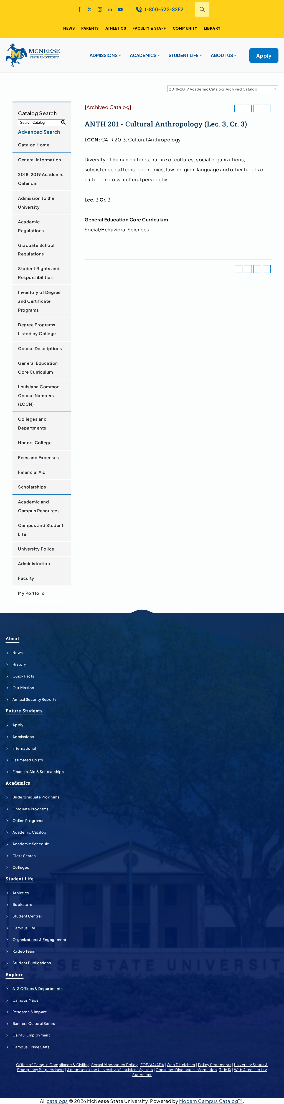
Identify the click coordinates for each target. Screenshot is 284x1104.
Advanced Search (39, 132)
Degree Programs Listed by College (37, 329)
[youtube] (120, 9)
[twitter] (89, 9)
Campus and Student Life (41, 530)
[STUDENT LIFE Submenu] (200, 53)
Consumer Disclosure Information (186, 1069)
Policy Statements (215, 1064)
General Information (39, 159)
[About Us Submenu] (234, 53)
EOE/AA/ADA (152, 1064)
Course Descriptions (40, 348)
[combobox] (222, 89)
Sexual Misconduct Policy (114, 1064)
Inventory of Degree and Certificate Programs (39, 300)
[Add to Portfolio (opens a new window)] (238, 108)
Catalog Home (33, 144)
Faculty (26, 578)
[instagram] (99, 9)
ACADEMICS (143, 55)
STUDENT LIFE (184, 55)
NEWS (69, 28)
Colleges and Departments (32, 423)
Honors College (35, 442)
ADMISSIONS (104, 55)
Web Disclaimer (181, 1064)
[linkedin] (110, 9)
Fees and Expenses (38, 457)
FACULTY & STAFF (149, 28)
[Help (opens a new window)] (266, 108)
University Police (36, 548)
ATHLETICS (115, 28)
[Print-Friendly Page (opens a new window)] (257, 108)
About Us (222, 55)
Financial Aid (32, 472)
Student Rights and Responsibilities (38, 273)
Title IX (225, 1069)
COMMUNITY (185, 28)
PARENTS (90, 28)
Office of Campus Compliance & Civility (52, 1064)
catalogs (57, 1101)
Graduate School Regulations (36, 249)
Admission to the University (36, 202)
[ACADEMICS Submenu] (158, 53)
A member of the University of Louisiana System (110, 1069)
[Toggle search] (202, 9)
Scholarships (32, 486)
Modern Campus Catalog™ (211, 1101)
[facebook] (79, 9)
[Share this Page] (248, 108)
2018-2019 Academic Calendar (41, 179)
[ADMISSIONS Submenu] (119, 53)
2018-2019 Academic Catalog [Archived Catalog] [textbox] (214, 89)
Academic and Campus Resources (39, 506)
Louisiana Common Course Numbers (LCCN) (39, 395)
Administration (34, 563)
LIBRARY (212, 28)
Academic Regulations (31, 226)
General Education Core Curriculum (38, 367)
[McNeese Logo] (33, 55)
